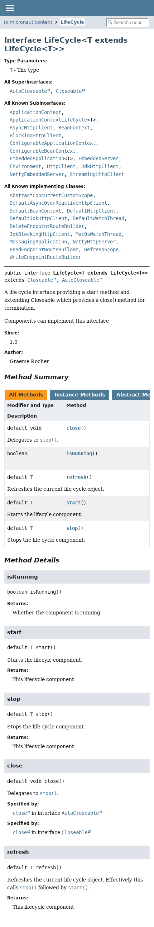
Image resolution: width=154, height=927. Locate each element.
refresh (76, 477)
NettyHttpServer (94, 241)
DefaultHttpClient (91, 211)
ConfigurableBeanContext (43, 151)
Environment (25, 166)
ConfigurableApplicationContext (53, 143)
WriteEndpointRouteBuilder (45, 257)
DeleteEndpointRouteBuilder (47, 226)
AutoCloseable (28, 91)
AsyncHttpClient (31, 127)
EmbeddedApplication (37, 158)
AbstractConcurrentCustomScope (51, 195)
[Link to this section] (74, 377)
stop (72, 528)
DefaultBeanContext (35, 211)
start (73, 502)
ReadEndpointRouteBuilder (44, 249)
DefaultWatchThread (98, 218)
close (73, 428)
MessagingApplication (38, 241)
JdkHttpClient (100, 166)
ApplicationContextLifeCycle (48, 120)
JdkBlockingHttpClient (40, 234)
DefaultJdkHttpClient (38, 218)
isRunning (79, 453)
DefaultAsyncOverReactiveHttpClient (58, 203)
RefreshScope (101, 249)
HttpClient (61, 166)
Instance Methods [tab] (79, 395)
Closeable (69, 91)
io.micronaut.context (28, 22)
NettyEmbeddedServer (37, 174)
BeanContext (74, 127)
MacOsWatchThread (98, 234)
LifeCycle (72, 22)
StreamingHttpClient (97, 174)
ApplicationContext (35, 112)
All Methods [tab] (26, 395)
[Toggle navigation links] (10, 8)
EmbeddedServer (98, 158)
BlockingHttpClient (35, 135)
